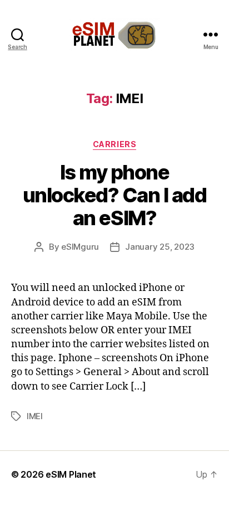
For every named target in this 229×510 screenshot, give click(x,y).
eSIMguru (80, 246)
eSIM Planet (71, 474)
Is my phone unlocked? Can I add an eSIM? (115, 195)
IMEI (35, 416)
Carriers (114, 144)
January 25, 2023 (160, 246)
